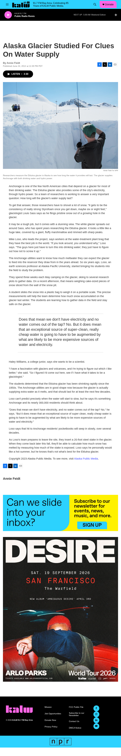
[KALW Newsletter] (60, 513)
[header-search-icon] (95, 4)
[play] (8, 15)
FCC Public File (76, 707)
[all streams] (116, 15)
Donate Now (50, 720)
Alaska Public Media (86, 458)
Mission (48, 707)
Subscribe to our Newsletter (76, 714)
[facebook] (96, 708)
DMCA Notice (75, 728)
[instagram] (96, 714)
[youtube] (96, 726)
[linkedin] (96, 720)
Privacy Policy (51, 727)
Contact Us (74, 721)
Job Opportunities (53, 714)
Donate (109, 4)
